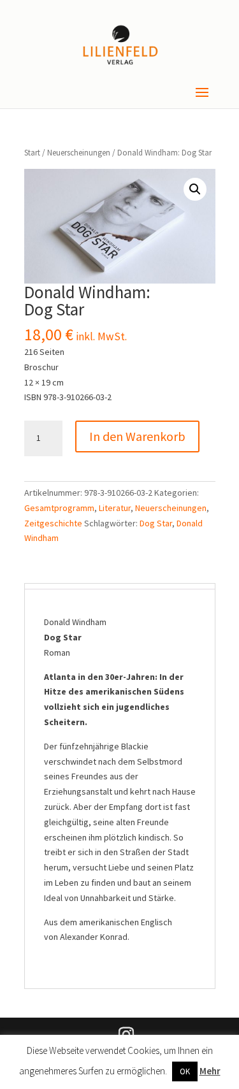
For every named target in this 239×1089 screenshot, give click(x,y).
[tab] (119, 586)
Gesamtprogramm (59, 508)
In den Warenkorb (137, 436)
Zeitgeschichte (53, 523)
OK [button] (185, 1071)
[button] (195, 189)
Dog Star (156, 523)
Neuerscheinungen (78, 152)
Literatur (115, 508)
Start (32, 152)
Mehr (210, 1071)
